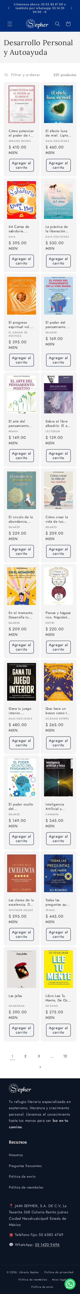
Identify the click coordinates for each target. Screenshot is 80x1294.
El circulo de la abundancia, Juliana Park (21, 519)
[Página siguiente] (40, 1067)
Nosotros (16, 1155)
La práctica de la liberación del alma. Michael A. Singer (57, 229)
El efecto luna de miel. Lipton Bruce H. (58, 133)
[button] (9, 24)
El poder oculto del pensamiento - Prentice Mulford (21, 806)
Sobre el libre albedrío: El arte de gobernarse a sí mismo (58, 424)
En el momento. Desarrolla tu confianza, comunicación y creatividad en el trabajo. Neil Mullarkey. (21, 615)
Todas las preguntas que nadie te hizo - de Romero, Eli (57, 902)
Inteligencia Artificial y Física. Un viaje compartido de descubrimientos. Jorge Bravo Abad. (58, 806)
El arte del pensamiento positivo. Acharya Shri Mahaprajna (18, 424)
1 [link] (12, 1056)
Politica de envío (22, 1176)
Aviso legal (59, 1280)
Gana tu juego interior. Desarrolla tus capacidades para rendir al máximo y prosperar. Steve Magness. (21, 711)
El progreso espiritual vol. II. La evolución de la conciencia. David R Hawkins (21, 325)
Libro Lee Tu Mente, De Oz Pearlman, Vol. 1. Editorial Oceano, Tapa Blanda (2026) (57, 998)
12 (65, 1056)
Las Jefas (15, 995)
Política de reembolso (26, 1187)
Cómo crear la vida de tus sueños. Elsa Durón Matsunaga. (57, 519)
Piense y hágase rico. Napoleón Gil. (58, 615)
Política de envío (42, 1287)
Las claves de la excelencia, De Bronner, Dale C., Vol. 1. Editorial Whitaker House (21, 902)
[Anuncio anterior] (9, 8)
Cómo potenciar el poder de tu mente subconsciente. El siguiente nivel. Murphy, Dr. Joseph (21, 133)
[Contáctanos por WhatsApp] (70, 1284)
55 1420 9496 (47, 1244)
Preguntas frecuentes (25, 1165)
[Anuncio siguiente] (71, 8)
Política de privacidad (58, 1272)
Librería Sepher (29, 1272)
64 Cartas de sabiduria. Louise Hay (19, 229)
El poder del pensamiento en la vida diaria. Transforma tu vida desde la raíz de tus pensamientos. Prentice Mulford (58, 325)
